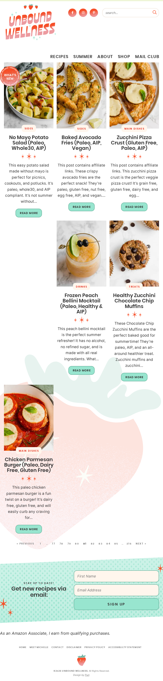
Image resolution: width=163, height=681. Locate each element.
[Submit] (154, 12)
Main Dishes (134, 129)
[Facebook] (72, 13)
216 (129, 543)
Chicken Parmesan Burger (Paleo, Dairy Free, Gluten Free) (28, 465)
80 (77, 543)
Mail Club (147, 57)
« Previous (25, 543)
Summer (83, 57)
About (105, 57)
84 (108, 543)
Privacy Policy (94, 647)
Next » (141, 543)
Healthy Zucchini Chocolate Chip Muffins (134, 301)
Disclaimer (74, 647)
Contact (57, 647)
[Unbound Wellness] (31, 22)
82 (93, 543)
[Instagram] (83, 13)
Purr (87, 674)
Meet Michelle (39, 647)
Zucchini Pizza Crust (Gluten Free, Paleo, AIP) (134, 143)
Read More (27, 214)
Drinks (81, 287)
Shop (124, 57)
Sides (29, 128)
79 (69, 543)
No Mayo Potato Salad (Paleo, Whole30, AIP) (29, 143)
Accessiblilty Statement (125, 647)
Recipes (59, 57)
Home (22, 647)
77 (53, 543)
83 (101, 543)
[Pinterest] (94, 13)
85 (116, 543)
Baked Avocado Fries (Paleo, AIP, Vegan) (81, 143)
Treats (134, 287)
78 (61, 543)
